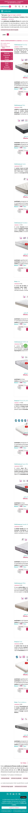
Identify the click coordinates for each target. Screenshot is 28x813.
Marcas (7, 57)
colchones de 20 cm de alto (21, 786)
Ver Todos (23, 763)
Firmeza (7, 59)
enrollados (4, 45)
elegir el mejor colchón (14, 15)
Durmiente (6, 67)
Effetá (19, 583)
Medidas (6, 50)
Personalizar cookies (20, 811)
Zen (17, 281)
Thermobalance (20, 702)
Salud (6, 65)
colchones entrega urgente (7, 786)
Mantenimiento (7, 69)
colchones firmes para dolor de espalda (9, 30)
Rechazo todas (6, 811)
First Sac (20, 45)
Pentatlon (21, 223)
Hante (20, 164)
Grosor (7, 63)
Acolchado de (6, 55)
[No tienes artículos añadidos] (26, 7)
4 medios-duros (6, 43)
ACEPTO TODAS (14, 808)
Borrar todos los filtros (6, 47)
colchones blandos (5, 778)
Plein (19, 105)
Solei (18, 642)
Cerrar (23, 797)
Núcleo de (6, 53)
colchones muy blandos (16, 778)
